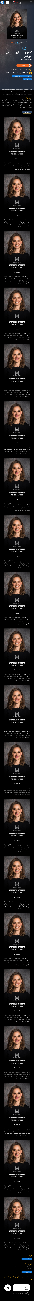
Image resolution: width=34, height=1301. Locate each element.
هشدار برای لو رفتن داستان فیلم (17, 1294)
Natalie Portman (26, 1259)
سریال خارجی (27, 79)
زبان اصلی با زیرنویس (18, 76)
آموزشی (28, 76)
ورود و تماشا (23, 65)
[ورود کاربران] (2, 2)
